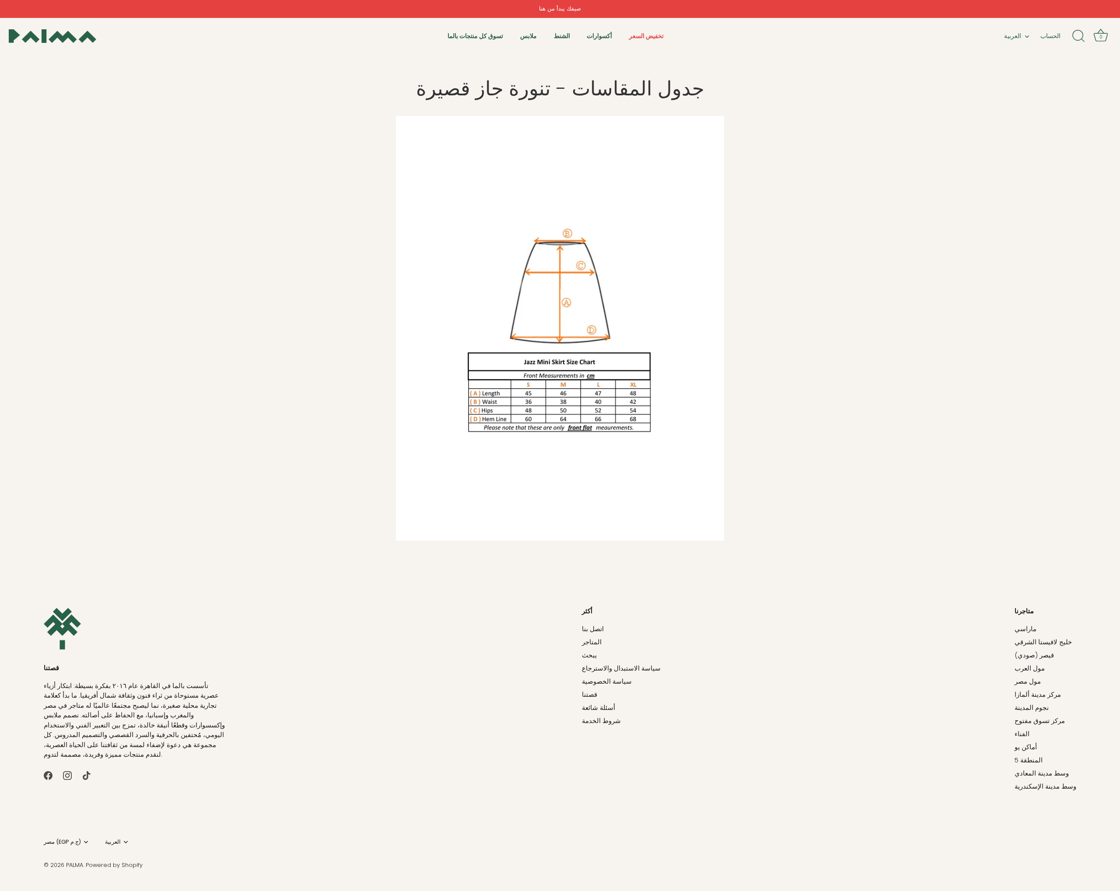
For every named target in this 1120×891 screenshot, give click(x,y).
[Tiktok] (86, 774)
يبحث (589, 655)
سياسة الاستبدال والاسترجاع (621, 668)
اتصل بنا (593, 628)
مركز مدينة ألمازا (1038, 694)
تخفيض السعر (646, 35)
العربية (1012, 36)
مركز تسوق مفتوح (1040, 720)
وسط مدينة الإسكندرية (1045, 786)
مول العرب (1030, 668)
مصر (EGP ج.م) (62, 842)
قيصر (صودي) (1034, 655)
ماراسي (1025, 628)
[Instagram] (67, 774)
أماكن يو (1026, 746)
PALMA (74, 865)
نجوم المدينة (1032, 707)
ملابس (528, 35)
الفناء (1022, 733)
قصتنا (589, 694)
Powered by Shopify (114, 865)
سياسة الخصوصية (607, 681)
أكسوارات (599, 35)
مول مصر (1028, 681)
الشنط (562, 35)
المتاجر (592, 641)
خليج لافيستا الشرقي (1043, 641)
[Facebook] (48, 774)
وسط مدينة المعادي (1042, 773)
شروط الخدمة (601, 720)
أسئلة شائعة (598, 707)
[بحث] (1078, 36)
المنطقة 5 (1029, 760)
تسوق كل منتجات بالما (475, 35)
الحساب (1050, 35)
